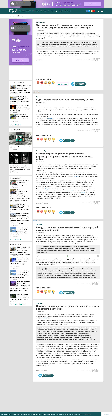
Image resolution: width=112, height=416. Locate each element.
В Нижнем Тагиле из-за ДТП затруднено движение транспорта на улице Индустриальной (20, 183)
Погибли (76, 176)
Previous (37, 256)
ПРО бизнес (67, 11)
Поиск (98, 11)
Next (98, 256)
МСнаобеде (54, 11)
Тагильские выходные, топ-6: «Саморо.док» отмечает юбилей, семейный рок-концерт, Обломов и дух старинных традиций (19, 231)
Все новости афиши (17, 304)
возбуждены (46, 189)
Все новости (14, 125)
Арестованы (84, 192)
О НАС (60, 11)
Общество (39, 303)
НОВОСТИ (22, 11)
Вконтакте (87, 11)
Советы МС (46, 11)
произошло (49, 119)
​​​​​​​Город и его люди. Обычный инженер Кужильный (20, 146)
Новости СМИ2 (36, 92)
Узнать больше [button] (87, 414)
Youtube (94, 11)
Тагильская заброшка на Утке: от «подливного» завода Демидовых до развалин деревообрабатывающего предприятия (20, 168)
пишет (45, 318)
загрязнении (69, 191)
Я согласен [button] (106, 414)
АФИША (28, 11)
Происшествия (40, 22)
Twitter (89, 11)
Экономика (39, 151)
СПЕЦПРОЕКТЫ (37, 11)
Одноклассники (92, 11)
